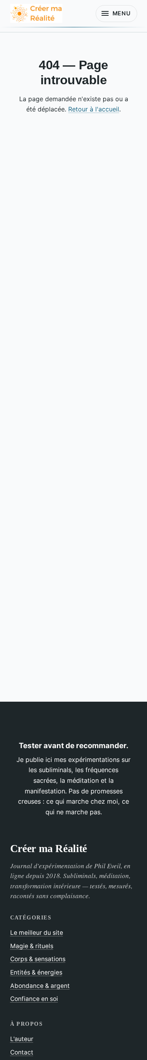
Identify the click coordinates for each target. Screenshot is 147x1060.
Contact (21, 1052)
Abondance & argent (40, 986)
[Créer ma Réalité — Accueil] (36, 13)
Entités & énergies (36, 972)
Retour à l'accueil (93, 109)
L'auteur (21, 1039)
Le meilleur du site (36, 932)
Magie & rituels (31, 946)
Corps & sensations (37, 959)
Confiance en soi (34, 999)
